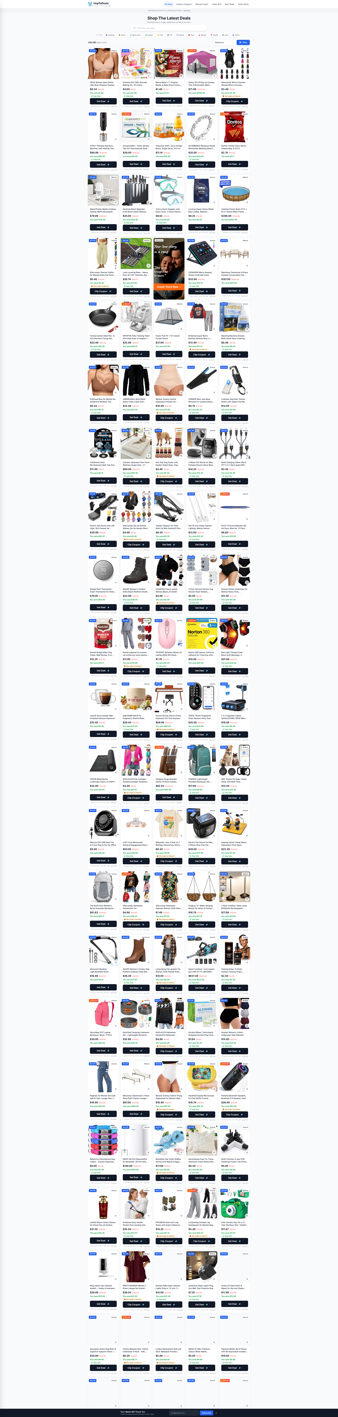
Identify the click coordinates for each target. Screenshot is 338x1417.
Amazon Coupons (184, 4)
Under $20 (216, 4)
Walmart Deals (201, 4)
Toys (192, 35)
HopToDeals (101, 3)
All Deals (169, 4)
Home (123, 35)
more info (186, 10)
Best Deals (229, 4)
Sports (181, 35)
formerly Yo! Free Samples (100, 6)
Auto (226, 35)
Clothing (111, 35)
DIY (171, 35)
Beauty (203, 35)
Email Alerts (243, 4)
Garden (150, 35)
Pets (161, 35)
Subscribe (206, 1413)
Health (215, 35)
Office (237, 35)
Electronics (136, 35)
